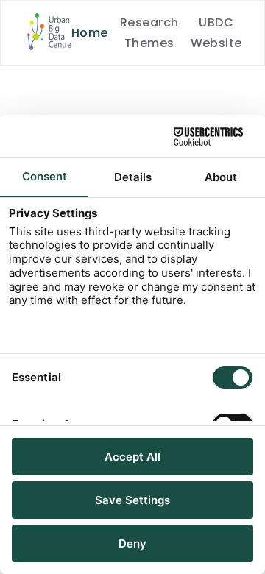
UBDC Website (216, 33)
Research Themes (149, 33)
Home (89, 32)
